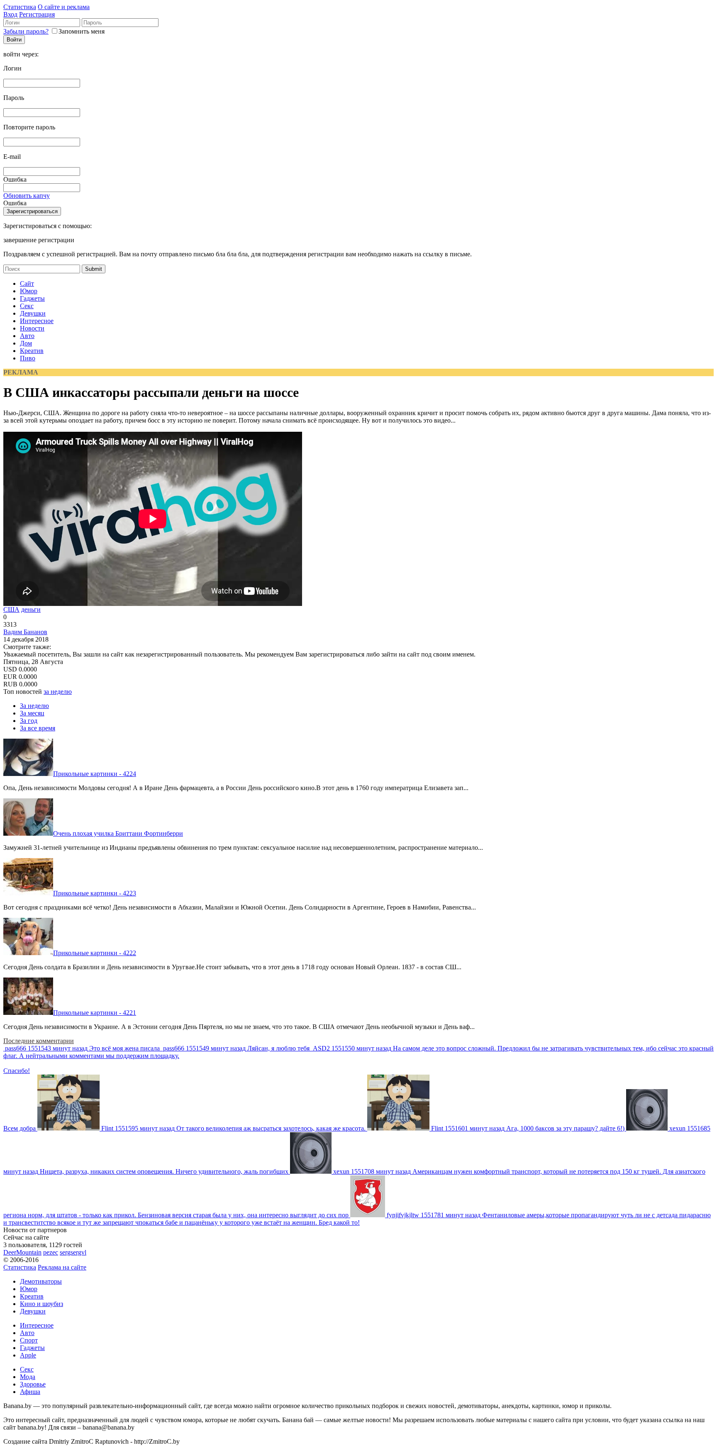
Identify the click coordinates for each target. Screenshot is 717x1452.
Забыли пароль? (26, 31)
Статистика (19, 6)
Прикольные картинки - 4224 (94, 773)
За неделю (34, 705)
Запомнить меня (82, 31)
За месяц (32, 713)
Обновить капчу (26, 195)
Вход (10, 14)
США (11, 609)
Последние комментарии (38, 1040)
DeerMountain (22, 1252)
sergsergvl (73, 1252)
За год (28, 720)
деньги (31, 609)
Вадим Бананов (25, 631)
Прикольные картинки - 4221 (94, 1012)
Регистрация (37, 14)
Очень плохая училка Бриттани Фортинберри (118, 833)
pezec (50, 1252)
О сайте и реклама (64, 6)
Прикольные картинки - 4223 (94, 893)
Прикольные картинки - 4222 (94, 952)
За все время (37, 728)
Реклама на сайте (62, 1267)
